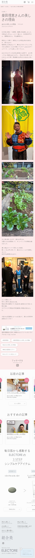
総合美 (2, 6)
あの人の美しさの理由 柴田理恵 (17, 6)
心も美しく (7, 6)
